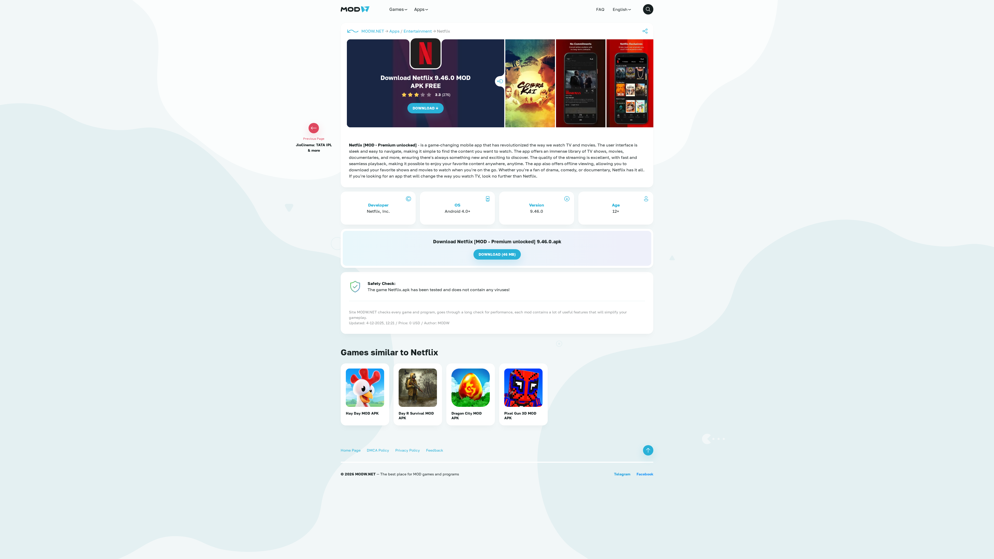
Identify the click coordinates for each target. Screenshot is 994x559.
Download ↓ (425, 108)
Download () (497, 254)
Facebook (645, 474)
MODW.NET (372, 31)
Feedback (434, 450)
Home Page (351, 450)
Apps (419, 9)
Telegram (622, 474)
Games (396, 9)
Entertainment (418, 31)
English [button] (620, 9)
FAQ (600, 9)
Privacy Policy (407, 450)
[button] (648, 9)
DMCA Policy (378, 450)
